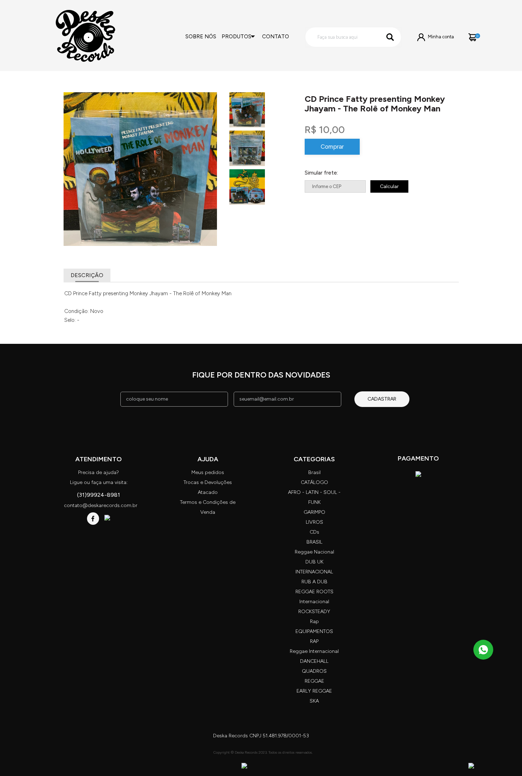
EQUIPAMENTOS (314, 631)
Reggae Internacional (314, 651)
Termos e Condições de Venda (207, 507)
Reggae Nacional (314, 552)
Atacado (208, 492)
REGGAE (314, 681)
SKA (314, 701)
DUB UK (314, 562)
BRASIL (314, 542)
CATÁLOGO (314, 482)
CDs (314, 532)
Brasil (314, 472)
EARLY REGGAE (314, 691)
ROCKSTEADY (314, 612)
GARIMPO (314, 512)
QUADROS (314, 671)
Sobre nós (200, 36)
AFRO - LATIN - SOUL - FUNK (314, 497)
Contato (275, 36)
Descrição (87, 275)
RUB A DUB (314, 582)
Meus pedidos (207, 472)
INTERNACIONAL (314, 572)
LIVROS (314, 522)
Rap (314, 621)
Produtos (236, 36)
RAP (314, 641)
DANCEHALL (314, 661)
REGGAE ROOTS (314, 592)
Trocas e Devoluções (208, 482)
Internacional (314, 602)
